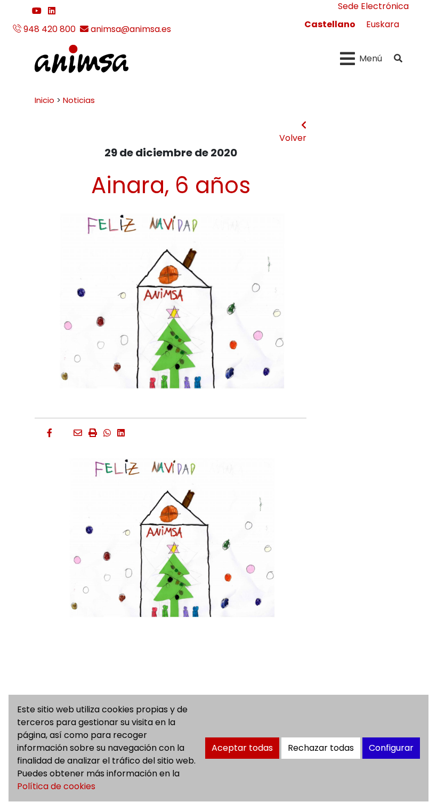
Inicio (44, 100)
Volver (292, 138)
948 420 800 (48, 29)
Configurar (391, 748)
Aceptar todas (242, 748)
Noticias (79, 100)
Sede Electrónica (373, 6)
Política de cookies (56, 786)
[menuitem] (330, 24)
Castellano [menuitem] (329, 24)
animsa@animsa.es (129, 29)
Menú (370, 58)
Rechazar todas (321, 748)
